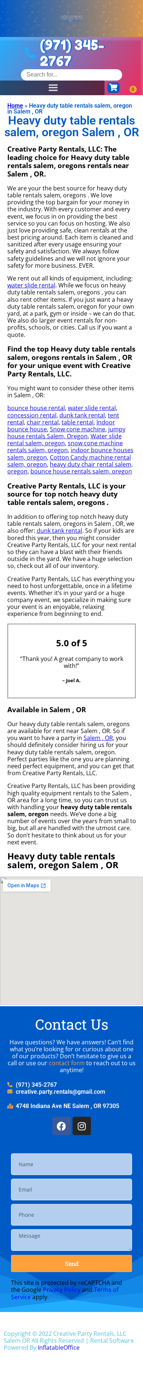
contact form (67, 1063)
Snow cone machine (77, 429)
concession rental (31, 415)
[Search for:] (71, 74)
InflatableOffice (59, 1347)
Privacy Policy (61, 1290)
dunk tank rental (82, 415)
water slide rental (31, 285)
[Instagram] (82, 1126)
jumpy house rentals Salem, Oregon (66, 432)
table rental (78, 422)
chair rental (43, 422)
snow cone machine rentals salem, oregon (65, 446)
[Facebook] (61, 1126)
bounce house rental (36, 408)
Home (15, 105)
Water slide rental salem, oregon (64, 439)
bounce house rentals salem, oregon (81, 471)
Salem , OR (98, 738)
